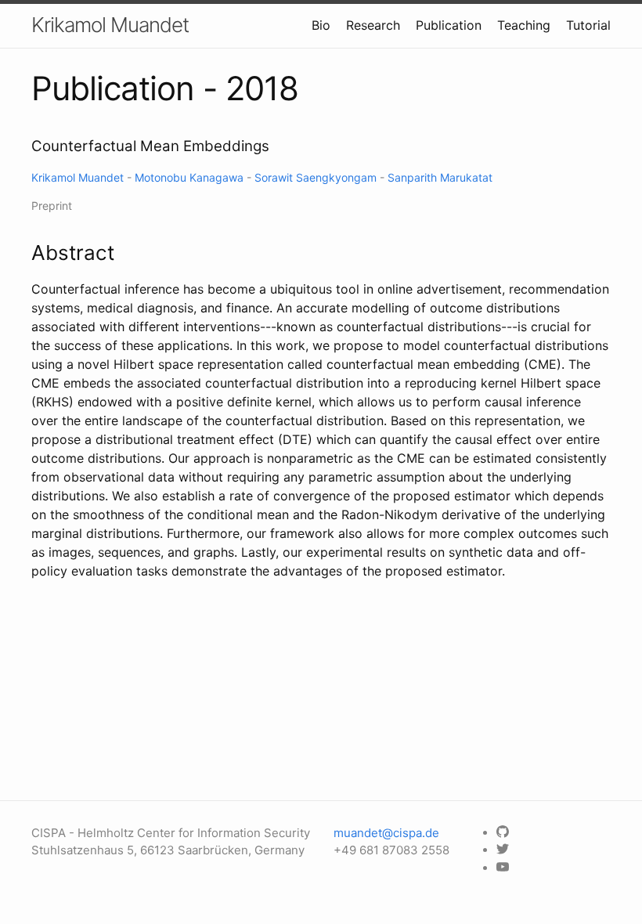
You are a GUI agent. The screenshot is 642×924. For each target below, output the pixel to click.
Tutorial (588, 25)
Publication (449, 25)
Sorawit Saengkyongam (317, 177)
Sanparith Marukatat (440, 177)
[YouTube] (504, 868)
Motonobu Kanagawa (191, 177)
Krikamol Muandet (110, 25)
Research (373, 25)
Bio (321, 25)
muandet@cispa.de (386, 832)
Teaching (523, 25)
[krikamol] (504, 832)
